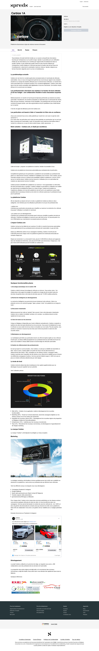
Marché (20, 50)
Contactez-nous (67, 614)
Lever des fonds (37, 6)
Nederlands (86, 1)
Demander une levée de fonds (44, 608)
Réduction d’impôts (14, 610)
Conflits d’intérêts (65, 639)
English (81, 1)
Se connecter (85, 6)
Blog (84, 608)
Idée (13, 50)
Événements (86, 610)
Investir (31, 6)
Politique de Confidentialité (51, 639)
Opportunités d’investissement (17, 608)
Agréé (54, 624)
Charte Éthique (37, 639)
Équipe (27, 50)
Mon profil (12, 614)
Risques (35, 50)
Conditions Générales (25, 639)
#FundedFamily (40, 612)
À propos (65, 608)
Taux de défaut (76, 639)
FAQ (84, 612)
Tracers (11, 612)
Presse (65, 612)
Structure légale (40, 610)
